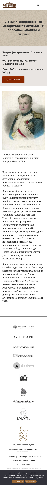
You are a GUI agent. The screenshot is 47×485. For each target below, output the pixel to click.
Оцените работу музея (23, 445)
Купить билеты (13, 79)
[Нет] (44, 477)
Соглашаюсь (18, 481)
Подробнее (30, 481)
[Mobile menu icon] (43, 5)
